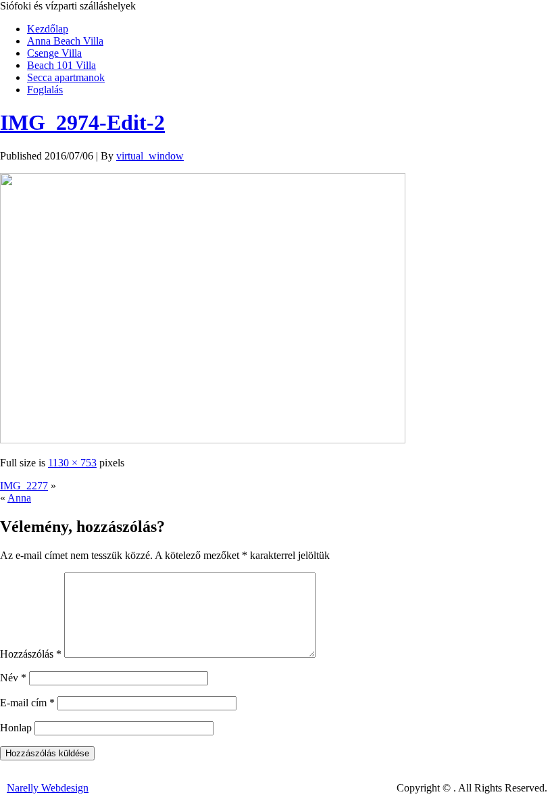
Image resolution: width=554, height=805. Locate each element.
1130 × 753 (72, 462)
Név (13, 677)
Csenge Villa (54, 53)
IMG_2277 (24, 485)
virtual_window (150, 156)
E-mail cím (27, 702)
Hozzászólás (30, 654)
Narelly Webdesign (48, 788)
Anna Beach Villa (65, 41)
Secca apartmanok (66, 77)
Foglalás (45, 89)
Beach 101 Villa (61, 65)
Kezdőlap (47, 28)
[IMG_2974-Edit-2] (202, 439)
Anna (19, 498)
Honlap (16, 727)
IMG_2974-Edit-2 (82, 122)
